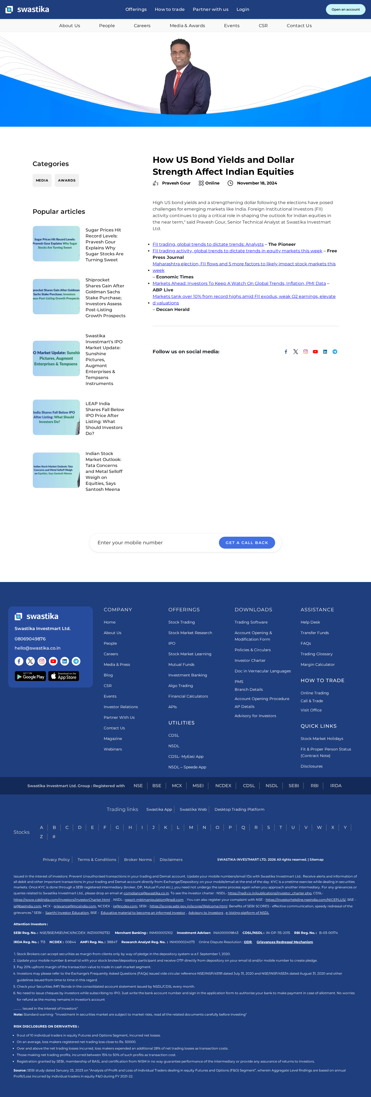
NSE (138, 785)
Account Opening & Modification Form (253, 636)
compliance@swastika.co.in (146, 893)
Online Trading (315, 693)
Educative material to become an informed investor (143, 913)
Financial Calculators (188, 696)
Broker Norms (138, 859)
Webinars (113, 749)
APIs (172, 706)
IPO (171, 643)
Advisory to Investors (205, 913)
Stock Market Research (190, 632)
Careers (142, 25)
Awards (67, 180)
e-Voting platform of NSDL (247, 913)
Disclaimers (171, 859)
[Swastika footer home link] (36, 616)
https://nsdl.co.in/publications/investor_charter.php (270, 893)
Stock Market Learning (190, 653)
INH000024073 (182, 942)
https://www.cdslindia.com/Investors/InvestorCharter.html (62, 900)
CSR (263, 25)
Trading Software (251, 622)
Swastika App (159, 809)
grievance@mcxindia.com (75, 906)
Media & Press (117, 664)
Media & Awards (187, 25)
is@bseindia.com (27, 906)
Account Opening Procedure (262, 698)
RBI (315, 785)
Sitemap (316, 859)
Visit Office (311, 710)
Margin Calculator (318, 664)
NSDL (173, 745)
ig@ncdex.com (125, 906)
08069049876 (30, 638)
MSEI (198, 785)
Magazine (113, 738)
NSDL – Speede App (187, 767)
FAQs (306, 643)
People (107, 25)
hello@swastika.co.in (38, 648)
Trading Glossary (317, 653)
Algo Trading (180, 685)
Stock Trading (181, 622)
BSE (156, 785)
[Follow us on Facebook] (19, 661)
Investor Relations (121, 706)
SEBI (294, 785)
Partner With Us (119, 717)
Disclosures (312, 766)
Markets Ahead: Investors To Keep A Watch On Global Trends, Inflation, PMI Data (239, 283)
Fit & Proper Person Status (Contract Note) (326, 752)
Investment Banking (187, 675)
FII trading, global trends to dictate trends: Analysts (208, 244)
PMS (239, 681)
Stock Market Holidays (322, 738)
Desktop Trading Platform (240, 809)
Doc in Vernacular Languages (263, 671)
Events (232, 25)
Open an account (346, 9)
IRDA (336, 785)
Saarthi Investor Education (67, 913)
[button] (136, 9)
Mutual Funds (181, 664)
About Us (69, 25)
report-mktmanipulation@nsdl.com (154, 900)
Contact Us (299, 25)
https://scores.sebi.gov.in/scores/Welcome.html (188, 906)
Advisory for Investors (255, 715)
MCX (177, 785)
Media (42, 180)
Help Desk (310, 622)
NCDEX (223, 785)
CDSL (173, 735)
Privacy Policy (56, 859)
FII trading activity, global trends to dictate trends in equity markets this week (237, 250)
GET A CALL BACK (247, 542)
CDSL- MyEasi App (185, 756)
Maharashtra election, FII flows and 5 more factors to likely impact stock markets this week (244, 267)
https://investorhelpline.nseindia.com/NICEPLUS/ (306, 900)
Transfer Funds (315, 632)
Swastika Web (193, 809)
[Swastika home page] (27, 9)
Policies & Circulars (253, 649)
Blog (108, 675)
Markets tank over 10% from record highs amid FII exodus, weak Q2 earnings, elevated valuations (244, 300)
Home (109, 622)
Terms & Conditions (97, 859)
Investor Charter (250, 660)
